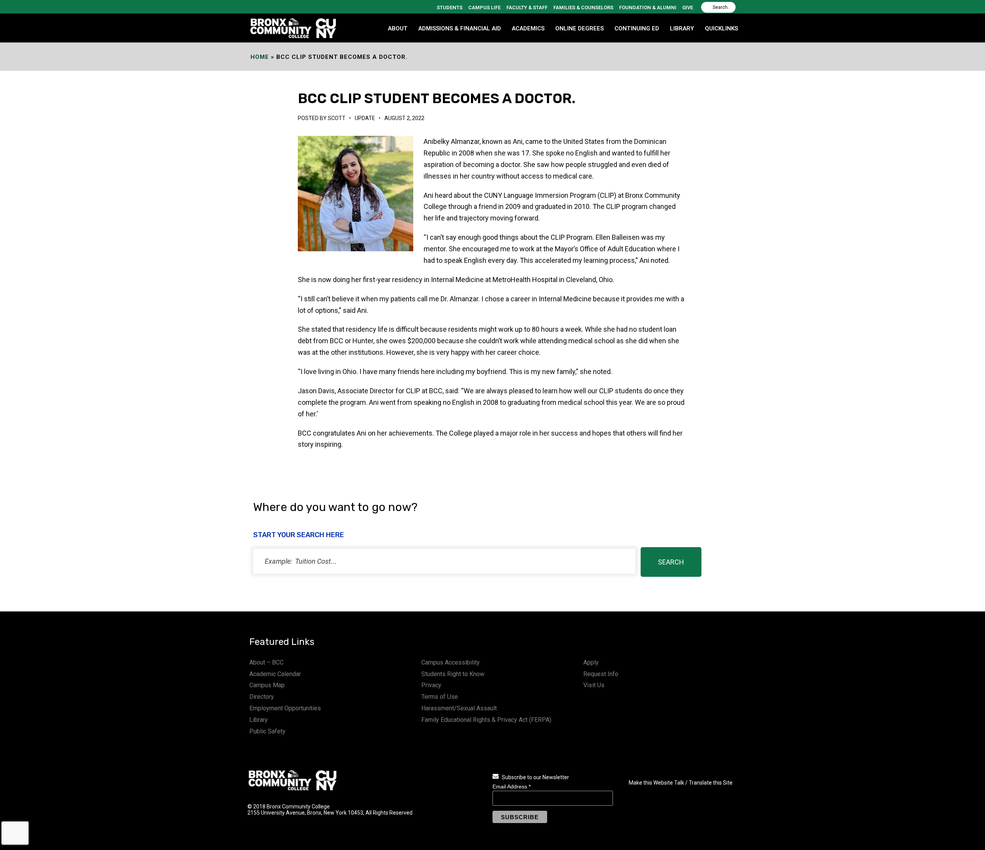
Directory (261, 696)
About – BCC (266, 662)
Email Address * (511, 786)
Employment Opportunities (285, 708)
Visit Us (593, 685)
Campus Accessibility (450, 662)
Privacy (431, 685)
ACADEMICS (528, 28)
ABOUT (397, 28)
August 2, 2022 (404, 118)
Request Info (600, 674)
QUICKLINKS (721, 28)
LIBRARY (682, 28)
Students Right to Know (452, 674)
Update (365, 118)
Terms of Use (439, 696)
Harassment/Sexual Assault (459, 708)
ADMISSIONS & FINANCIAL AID (459, 28)
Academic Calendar (275, 674)
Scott (337, 118)
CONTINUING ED (636, 28)
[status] (444, 561)
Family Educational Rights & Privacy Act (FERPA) (486, 719)
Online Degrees (579, 28)
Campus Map (267, 685)
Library (258, 719)
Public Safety (267, 731)
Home (259, 56)
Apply (591, 662)
